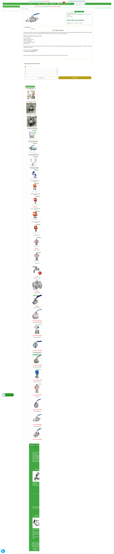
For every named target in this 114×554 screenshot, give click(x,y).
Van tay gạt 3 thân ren (37, 307)
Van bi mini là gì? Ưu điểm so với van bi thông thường (34, 168)
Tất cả (30, 3)
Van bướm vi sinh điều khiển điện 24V (35, 194)
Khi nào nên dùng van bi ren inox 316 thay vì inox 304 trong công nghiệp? (32, 128)
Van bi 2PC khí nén (36, 235)
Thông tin (38, 445)
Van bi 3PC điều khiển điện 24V (36, 222)
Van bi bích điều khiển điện (37, 322)
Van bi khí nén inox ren (37, 381)
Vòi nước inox (37, 263)
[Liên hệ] (2, 552)
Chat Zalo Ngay (9, 394)
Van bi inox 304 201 (37, 292)
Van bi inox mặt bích (37, 278)
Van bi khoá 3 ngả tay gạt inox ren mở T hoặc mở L (37, 352)
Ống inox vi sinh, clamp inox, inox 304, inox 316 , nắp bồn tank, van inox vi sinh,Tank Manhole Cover (35, 545)
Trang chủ (32, 445)
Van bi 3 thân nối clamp (37, 426)
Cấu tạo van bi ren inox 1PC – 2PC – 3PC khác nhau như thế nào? (34, 155)
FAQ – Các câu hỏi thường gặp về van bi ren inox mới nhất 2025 (33, 142)
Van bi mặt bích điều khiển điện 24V (34, 181)
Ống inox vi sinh (67, 3)
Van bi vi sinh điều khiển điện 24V (35, 209)
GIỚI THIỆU (53, 3)
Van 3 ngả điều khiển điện (37, 367)
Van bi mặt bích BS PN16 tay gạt (31, 102)
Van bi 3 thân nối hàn (37, 411)
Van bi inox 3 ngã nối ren (37, 337)
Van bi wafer (37, 396)
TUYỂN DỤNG (45, 3)
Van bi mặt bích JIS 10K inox (32, 114)
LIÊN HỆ (60, 3)
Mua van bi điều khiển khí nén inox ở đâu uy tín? (31, 88)
